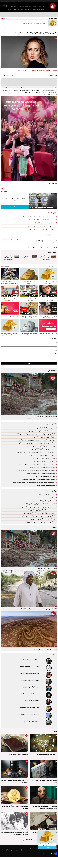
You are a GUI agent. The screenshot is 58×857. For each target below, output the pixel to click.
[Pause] (31, 207)
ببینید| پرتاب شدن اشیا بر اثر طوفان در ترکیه (45, 476)
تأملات (34, 6)
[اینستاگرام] (16, 850)
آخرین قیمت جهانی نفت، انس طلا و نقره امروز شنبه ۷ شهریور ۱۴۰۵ (40, 504)
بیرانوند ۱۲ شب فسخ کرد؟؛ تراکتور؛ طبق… (30, 687)
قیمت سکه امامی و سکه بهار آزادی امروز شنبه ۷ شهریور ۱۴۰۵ (42, 519)
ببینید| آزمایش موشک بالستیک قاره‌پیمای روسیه (44, 428)
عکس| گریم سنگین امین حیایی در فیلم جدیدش (29, 707)
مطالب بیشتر (29, 839)
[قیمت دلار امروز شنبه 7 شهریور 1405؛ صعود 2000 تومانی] (43, 769)
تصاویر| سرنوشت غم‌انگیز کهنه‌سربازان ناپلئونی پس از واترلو (42, 467)
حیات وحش (23, 9)
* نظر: (56, 353)
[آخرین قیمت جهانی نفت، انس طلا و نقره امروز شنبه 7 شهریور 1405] (14, 769)
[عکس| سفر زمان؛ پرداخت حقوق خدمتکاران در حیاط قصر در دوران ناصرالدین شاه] (14, 821)
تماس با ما (18, 1)
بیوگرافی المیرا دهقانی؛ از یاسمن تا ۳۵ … (30, 694)
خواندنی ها (52, 252)
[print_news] (12, 75)
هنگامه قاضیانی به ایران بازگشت (32, 701)
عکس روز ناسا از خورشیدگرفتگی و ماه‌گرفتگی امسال (43, 449)
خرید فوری (47, 847)
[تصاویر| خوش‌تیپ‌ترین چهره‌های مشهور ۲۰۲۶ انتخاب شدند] (48, 682)
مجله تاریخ (28, 6)
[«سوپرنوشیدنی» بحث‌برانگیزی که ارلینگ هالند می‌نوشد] (48, 661)
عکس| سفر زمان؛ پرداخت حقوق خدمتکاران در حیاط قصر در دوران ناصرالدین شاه (37, 516)
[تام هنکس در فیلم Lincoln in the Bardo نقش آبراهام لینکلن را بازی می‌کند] (48, 668)
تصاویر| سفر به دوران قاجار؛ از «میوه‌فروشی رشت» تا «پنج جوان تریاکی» (39, 513)
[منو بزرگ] (3, 6)
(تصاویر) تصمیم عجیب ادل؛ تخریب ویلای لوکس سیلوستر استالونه (41, 229)
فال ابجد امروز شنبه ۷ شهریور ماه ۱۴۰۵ (47, 495)
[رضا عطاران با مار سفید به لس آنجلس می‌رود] (48, 716)
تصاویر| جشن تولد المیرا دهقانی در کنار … (30, 721)
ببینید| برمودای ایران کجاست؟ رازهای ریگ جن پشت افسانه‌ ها (45, 257)
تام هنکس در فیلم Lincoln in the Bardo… (29, 667)
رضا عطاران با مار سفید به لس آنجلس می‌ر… (29, 714)
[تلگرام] (42, 241)
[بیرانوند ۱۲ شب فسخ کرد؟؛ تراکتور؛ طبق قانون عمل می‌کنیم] (48, 688)
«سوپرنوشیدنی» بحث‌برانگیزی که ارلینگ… (30, 660)
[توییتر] (39, 241)
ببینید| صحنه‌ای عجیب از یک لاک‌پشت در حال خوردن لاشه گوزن (41, 446)
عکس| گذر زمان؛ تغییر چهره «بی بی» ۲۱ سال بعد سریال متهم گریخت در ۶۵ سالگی (37, 443)
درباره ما (23, 1)
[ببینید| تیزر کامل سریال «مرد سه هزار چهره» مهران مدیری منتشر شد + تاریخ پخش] (43, 795)
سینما (34, 9)
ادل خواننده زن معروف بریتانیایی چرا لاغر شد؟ (45, 223)
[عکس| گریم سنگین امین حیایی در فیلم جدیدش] (48, 709)
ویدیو (29, 9)
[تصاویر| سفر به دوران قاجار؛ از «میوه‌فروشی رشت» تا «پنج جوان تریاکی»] (43, 821)
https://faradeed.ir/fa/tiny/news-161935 (10, 240)
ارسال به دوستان (40, 247)
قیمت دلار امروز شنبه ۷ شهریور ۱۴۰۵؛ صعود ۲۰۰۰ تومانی (43, 501)
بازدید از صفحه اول (51, 247)
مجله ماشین (16, 9)
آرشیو (14, 1)
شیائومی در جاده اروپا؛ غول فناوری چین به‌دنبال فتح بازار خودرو (41, 473)
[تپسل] (2, 192)
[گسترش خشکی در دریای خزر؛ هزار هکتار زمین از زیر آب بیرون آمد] (16, 256)
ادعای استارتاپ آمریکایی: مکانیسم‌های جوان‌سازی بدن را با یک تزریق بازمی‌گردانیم (37, 440)
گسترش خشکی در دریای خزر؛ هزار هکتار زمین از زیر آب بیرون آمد (8, 258)
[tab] (30, 418)
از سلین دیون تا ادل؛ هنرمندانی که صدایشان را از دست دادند (42, 220)
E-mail (55, 348)
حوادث (9, 9)
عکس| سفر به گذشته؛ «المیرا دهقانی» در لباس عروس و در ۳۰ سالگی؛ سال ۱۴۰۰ (38, 479)
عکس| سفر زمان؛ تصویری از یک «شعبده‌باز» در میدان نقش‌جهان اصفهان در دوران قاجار (36, 434)
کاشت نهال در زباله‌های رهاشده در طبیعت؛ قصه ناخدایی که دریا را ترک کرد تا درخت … (36, 609)
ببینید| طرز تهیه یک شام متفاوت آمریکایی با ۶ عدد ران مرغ (42, 431)
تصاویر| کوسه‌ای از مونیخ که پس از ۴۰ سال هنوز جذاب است (42, 437)
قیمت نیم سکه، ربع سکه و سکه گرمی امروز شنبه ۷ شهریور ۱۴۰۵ (41, 510)
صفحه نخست (41, 6)
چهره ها (53, 655)
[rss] (2, 850)
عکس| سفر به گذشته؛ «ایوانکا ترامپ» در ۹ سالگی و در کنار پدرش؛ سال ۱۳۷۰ (38, 522)
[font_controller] (7, 75)
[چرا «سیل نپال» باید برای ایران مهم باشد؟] (34, 256)
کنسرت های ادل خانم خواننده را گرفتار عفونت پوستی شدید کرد (41, 226)
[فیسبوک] (36, 241)
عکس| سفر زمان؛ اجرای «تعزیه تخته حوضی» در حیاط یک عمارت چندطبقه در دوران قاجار (35, 470)
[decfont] (2, 75)
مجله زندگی (13, 6)
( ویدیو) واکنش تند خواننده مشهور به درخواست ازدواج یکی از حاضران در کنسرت (37, 217)
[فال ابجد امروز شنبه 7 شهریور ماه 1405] (43, 743)
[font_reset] (4, 75)
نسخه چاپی (29, 247)
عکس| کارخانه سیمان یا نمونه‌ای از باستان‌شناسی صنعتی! (42, 455)
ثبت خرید (15, 207)
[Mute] (33, 207)
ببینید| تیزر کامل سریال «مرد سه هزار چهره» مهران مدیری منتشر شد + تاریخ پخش (37, 507)
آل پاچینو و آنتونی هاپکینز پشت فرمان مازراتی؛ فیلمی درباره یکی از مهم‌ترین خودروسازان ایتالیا (34, 482)
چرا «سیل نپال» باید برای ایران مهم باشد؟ (26, 257)
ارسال (29, 363)
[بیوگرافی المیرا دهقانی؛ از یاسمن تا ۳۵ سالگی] (48, 695)
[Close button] (55, 829)
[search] (7, 6)
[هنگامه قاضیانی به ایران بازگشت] (48, 702)
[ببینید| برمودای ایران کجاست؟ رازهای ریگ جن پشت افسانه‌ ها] (53, 256)
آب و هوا (10, 1)
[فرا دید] (53, 6)
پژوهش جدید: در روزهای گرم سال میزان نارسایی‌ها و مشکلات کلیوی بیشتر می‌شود (36, 464)
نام (56, 342)
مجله (54, 527)
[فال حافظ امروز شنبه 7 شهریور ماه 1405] (14, 743)
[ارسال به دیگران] (15, 75)
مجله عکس (21, 6)
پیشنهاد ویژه (52, 370)
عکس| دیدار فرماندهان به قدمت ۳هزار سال (45, 485)
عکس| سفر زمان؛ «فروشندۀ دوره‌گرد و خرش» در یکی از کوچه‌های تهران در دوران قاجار (36, 452)
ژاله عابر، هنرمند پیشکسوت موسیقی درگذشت (29, 673)
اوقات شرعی (4, 1)
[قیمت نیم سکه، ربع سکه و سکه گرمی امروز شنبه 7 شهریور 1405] (14, 795)
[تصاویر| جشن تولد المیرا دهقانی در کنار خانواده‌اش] (48, 722)
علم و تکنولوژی (41, 9)
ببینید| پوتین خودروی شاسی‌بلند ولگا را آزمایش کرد (44, 458)
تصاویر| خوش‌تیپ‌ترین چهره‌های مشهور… (30, 680)
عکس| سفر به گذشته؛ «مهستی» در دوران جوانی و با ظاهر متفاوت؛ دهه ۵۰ (39, 461)
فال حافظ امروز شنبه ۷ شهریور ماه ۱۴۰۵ (46, 498)
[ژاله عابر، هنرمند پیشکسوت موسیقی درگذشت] (48, 675)
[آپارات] (12, 850)
